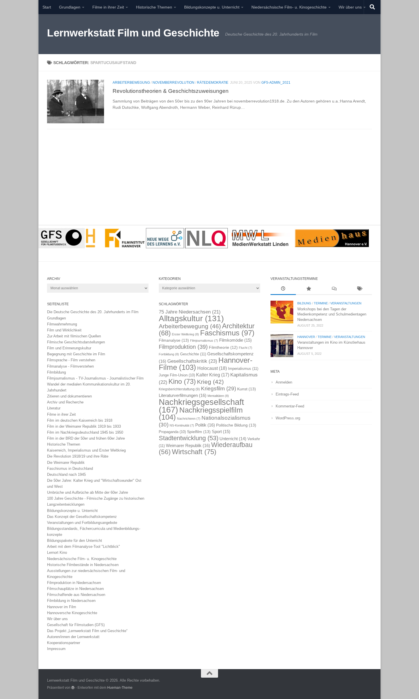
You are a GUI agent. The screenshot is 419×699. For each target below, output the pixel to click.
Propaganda (172, 432)
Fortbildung (169, 354)
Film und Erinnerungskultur (69, 348)
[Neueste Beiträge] (283, 289)
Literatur (53, 408)
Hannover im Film (61, 607)
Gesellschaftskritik (192, 361)
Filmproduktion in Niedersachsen (74, 583)
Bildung (304, 303)
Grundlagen (69, 7)
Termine (321, 303)
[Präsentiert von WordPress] (73, 687)
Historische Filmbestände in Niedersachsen (83, 565)
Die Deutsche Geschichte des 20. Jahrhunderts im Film (93, 312)
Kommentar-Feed (290, 406)
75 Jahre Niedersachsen (190, 312)
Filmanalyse (174, 340)
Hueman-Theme (120, 687)
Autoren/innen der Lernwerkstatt (73, 637)
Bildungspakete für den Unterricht (74, 540)
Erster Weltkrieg (185, 334)
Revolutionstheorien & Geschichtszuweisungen (171, 91)
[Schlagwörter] (359, 289)
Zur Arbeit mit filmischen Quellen (74, 336)
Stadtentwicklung (188, 438)
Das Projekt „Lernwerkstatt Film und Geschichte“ (87, 631)
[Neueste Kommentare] (334, 289)
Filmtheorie (223, 347)
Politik (205, 425)
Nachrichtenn (188, 418)
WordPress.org (288, 418)
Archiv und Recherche (65, 402)
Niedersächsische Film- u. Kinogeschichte (289, 7)
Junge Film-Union (177, 375)
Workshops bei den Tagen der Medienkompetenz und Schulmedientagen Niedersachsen (331, 314)
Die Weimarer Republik (66, 462)
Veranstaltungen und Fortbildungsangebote (82, 522)
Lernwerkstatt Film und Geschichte (133, 33)
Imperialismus (243, 368)
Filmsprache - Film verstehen (71, 360)
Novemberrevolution (173, 83)
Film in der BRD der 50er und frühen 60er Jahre (86, 438)
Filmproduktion (183, 346)
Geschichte (193, 354)
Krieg (210, 381)
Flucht (245, 347)
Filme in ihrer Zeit (108, 7)
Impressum (56, 649)
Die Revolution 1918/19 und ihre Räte (77, 456)
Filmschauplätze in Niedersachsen (75, 589)
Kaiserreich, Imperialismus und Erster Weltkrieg (86, 450)
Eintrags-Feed (287, 394)
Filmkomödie (235, 340)
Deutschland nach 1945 (66, 474)
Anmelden (284, 382)
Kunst (246, 389)
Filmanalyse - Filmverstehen (70, 366)
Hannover (306, 337)
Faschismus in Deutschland (70, 468)
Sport (221, 431)
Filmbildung (56, 372)
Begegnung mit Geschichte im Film (76, 354)
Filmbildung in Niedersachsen (71, 600)
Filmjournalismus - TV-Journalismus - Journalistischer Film (95, 378)
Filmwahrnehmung (62, 324)
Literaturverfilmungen (182, 395)
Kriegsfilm (218, 388)
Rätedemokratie (212, 83)
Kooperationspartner (63, 643)
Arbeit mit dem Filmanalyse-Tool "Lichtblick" (83, 546)
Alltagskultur (191, 318)
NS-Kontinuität (182, 425)
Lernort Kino (57, 552)
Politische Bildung (236, 425)
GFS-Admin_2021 (275, 83)
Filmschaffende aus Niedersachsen (76, 595)
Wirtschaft (194, 452)
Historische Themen (154, 7)
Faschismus (227, 333)
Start (46, 7)
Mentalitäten (218, 395)
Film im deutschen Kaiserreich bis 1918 (79, 420)
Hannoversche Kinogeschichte (72, 613)
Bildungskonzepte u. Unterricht (211, 7)
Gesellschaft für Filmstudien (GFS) (76, 625)
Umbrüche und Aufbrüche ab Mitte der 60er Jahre (87, 492)
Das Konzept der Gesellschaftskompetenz (82, 516)
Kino (182, 381)
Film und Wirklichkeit (64, 330)
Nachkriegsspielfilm (201, 413)
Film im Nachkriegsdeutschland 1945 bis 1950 (85, 432)
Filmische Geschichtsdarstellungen (76, 342)
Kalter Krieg (212, 374)
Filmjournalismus (204, 340)
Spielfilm (199, 431)
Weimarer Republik (188, 445)
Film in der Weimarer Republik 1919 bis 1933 (84, 426)
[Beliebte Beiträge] (308, 289)
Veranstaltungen (345, 303)
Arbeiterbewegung (131, 83)
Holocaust (212, 368)
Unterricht (232, 438)
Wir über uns (350, 7)
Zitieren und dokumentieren (69, 396)
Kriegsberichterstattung (179, 389)
